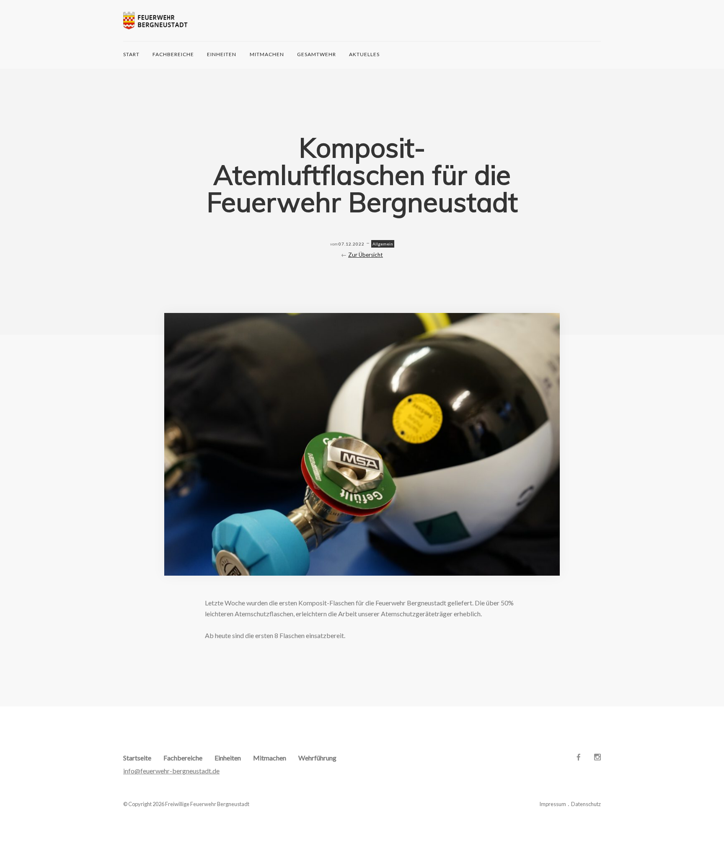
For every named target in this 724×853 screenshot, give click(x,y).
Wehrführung (317, 758)
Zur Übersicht (365, 254)
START (131, 54)
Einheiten (221, 54)
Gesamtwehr (316, 54)
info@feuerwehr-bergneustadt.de (171, 771)
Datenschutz (586, 804)
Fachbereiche (173, 54)
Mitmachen (267, 54)
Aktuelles (364, 54)
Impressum (552, 804)
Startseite (137, 758)
